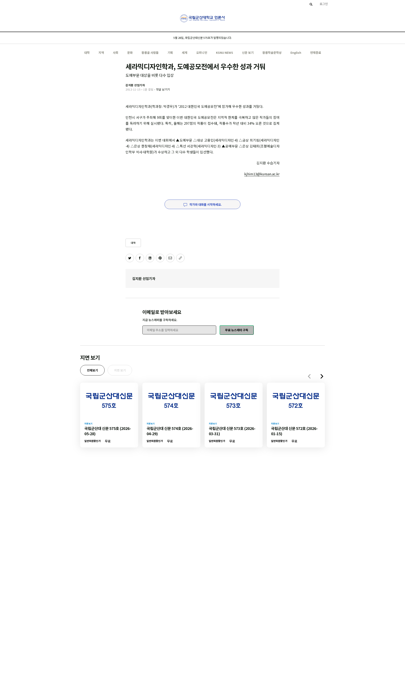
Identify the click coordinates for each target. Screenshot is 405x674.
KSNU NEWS (224, 52)
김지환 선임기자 (143, 278)
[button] (322, 376)
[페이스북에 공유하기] (140, 258)
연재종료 (315, 52)
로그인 (324, 4)
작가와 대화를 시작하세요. (205, 204)
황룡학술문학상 (272, 52)
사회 (115, 52)
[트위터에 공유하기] (130, 258)
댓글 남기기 (163, 89)
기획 (170, 52)
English (295, 52)
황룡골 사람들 (150, 52)
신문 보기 (248, 52)
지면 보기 (120, 370)
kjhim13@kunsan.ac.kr (261, 173)
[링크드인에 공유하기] (150, 258)
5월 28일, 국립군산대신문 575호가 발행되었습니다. (202, 38)
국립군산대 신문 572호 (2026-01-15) (294, 430)
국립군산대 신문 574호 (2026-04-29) (170, 430)
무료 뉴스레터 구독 (236, 330)
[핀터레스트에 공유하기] (160, 258)
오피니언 (201, 52)
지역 (101, 52)
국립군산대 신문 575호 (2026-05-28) (107, 430)
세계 (184, 52)
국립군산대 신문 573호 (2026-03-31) (232, 430)
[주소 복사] (180, 258)
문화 (130, 52)
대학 (87, 52)
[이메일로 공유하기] (170, 258)
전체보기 (92, 370)
